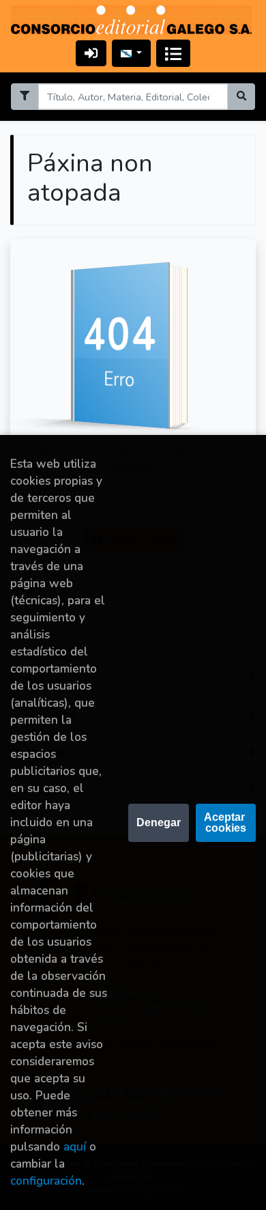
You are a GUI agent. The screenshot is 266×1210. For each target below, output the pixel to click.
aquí (74, 1147)
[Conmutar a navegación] (173, 53)
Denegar (158, 822)
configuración (46, 1181)
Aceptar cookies (226, 822)
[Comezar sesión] (91, 53)
